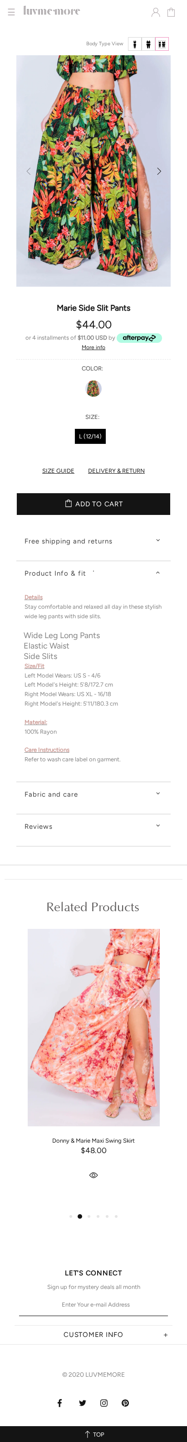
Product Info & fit (55, 573)
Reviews (39, 826)
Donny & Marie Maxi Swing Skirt (93, 1140)
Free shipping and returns (69, 541)
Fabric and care (51, 794)
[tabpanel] (94, 1068)
